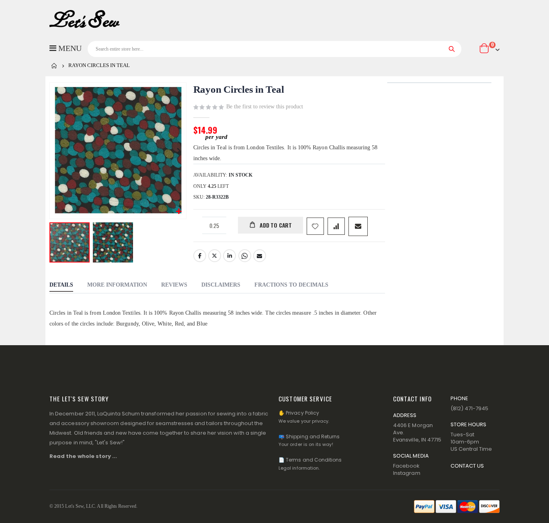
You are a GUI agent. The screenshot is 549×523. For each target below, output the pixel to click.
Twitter (214, 255)
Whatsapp (244, 255)
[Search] (452, 49)
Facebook (199, 255)
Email (259, 255)
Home (54, 66)
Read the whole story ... (83, 456)
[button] (179, 212)
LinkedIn (229, 255)
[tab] (61, 286)
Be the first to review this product (264, 107)
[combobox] (274, 49)
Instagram (406, 473)
